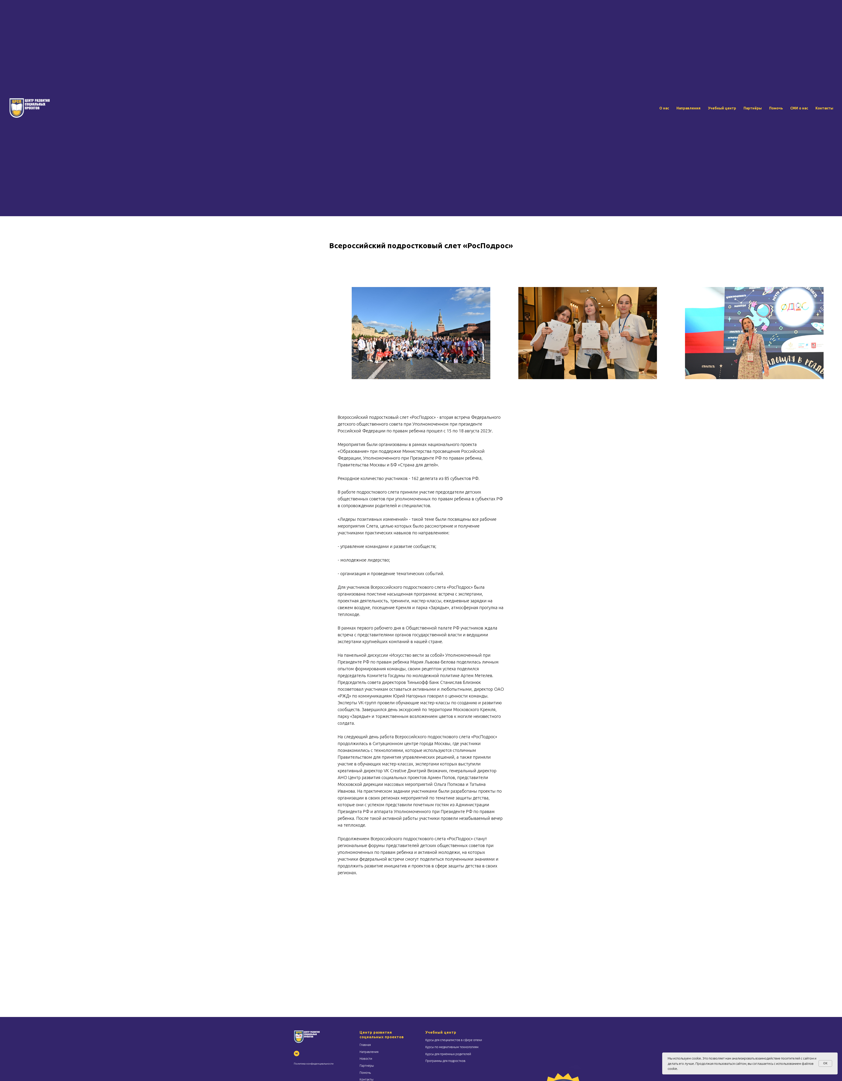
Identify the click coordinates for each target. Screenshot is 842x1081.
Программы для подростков (445, 1061)
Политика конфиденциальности (314, 1063)
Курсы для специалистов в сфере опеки (453, 1040)
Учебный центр (722, 108)
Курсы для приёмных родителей (448, 1054)
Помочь (776, 108)
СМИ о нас (799, 108)
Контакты (824, 108)
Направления (688, 108)
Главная (365, 1045)
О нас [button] (664, 108)
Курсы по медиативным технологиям (451, 1047)
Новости (366, 1058)
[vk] (296, 1053)
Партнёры (753, 108)
